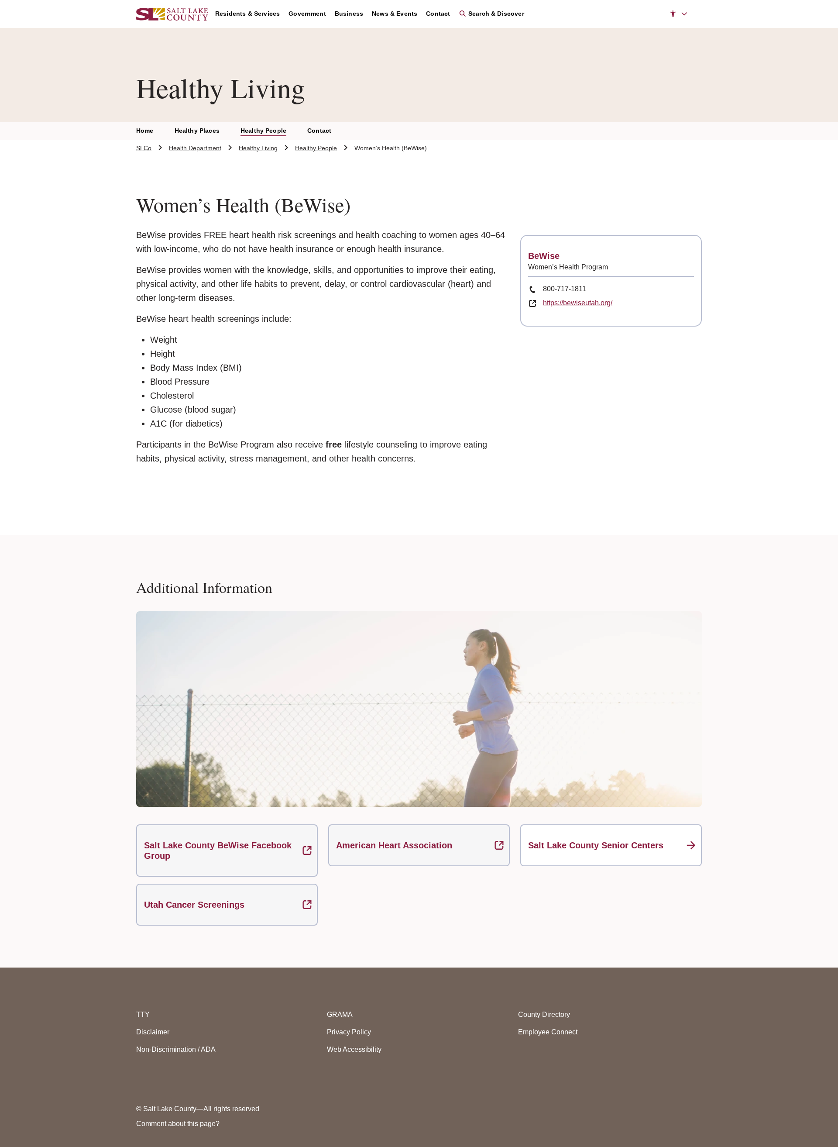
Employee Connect (547, 1032)
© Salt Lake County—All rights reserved (197, 1109)
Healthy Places (197, 130)
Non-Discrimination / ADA (176, 1049)
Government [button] (307, 13)
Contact (319, 130)
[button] (678, 14)
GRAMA (340, 1014)
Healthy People (263, 130)
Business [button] (349, 13)
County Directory (544, 1014)
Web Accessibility (354, 1049)
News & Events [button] (394, 13)
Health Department (195, 148)
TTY (143, 1014)
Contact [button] (438, 13)
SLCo (143, 148)
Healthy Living (258, 148)
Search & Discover (495, 13)
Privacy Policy (349, 1032)
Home (145, 130)
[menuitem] (251, 14)
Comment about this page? (178, 1123)
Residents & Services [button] (247, 13)
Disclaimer (152, 1032)
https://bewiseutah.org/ (577, 303)
